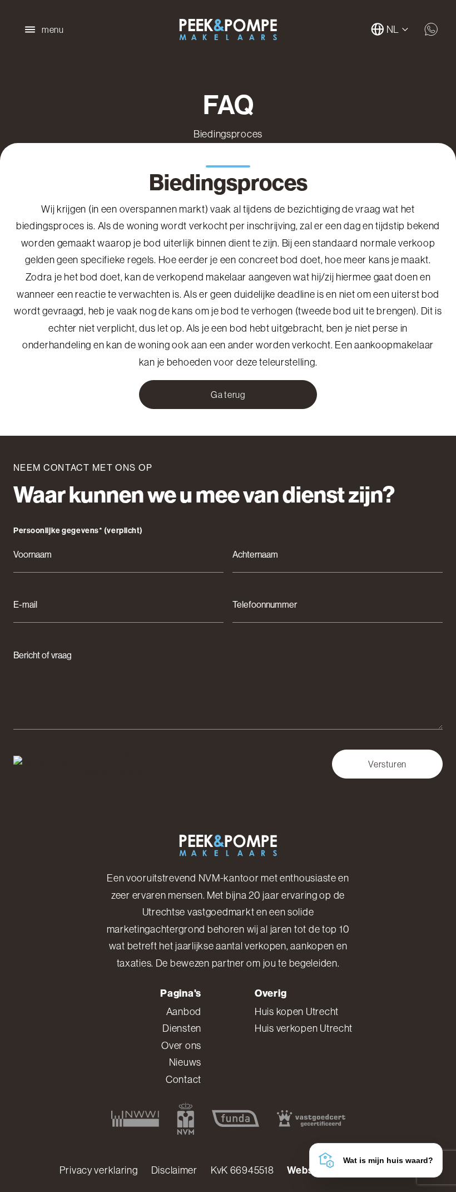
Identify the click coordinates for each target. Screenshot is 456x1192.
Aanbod (183, 1011)
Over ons (181, 1045)
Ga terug (228, 395)
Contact (183, 1079)
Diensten (181, 1028)
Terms (128, 772)
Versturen (387, 764)
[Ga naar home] (228, 30)
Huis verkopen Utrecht (304, 1028)
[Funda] (235, 1118)
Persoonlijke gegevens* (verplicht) (78, 530)
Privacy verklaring (99, 1170)
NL (392, 29)
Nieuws (185, 1062)
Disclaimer (174, 1170)
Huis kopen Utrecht (297, 1011)
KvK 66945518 (242, 1170)
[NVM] (185, 1118)
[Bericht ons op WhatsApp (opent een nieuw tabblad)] (431, 29)
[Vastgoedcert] (311, 1118)
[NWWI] (135, 1118)
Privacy (90, 772)
